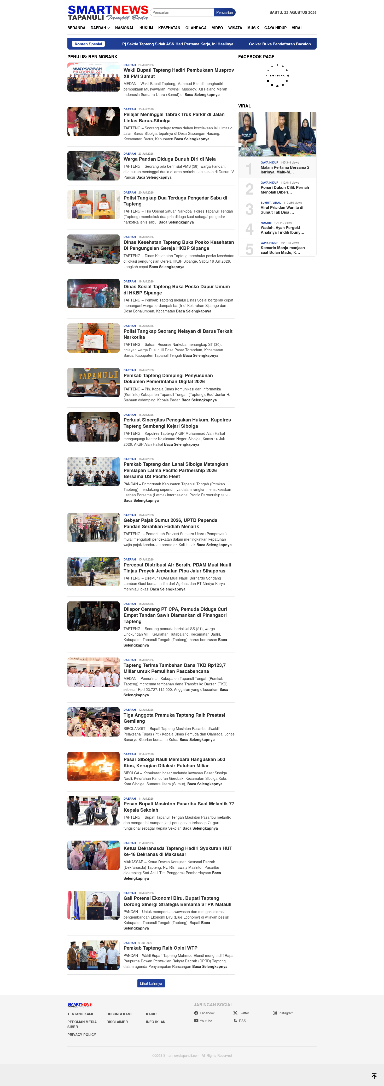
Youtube (206, 1020)
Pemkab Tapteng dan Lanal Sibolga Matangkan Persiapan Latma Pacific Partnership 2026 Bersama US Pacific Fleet (176, 470)
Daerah (130, 65)
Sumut (266, 202)
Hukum (266, 223)
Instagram (286, 1012)
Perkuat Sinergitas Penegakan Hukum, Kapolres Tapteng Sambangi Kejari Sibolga (177, 422)
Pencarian (224, 12)
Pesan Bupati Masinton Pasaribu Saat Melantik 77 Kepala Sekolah (179, 806)
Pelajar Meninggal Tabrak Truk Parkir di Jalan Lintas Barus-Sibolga (174, 117)
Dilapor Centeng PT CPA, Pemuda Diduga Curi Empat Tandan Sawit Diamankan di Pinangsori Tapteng (175, 615)
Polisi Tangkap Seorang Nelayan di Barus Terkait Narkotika (178, 334)
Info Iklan (155, 1021)
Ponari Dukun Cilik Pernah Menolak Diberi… (285, 189)
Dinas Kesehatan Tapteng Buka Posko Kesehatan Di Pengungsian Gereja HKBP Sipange (179, 245)
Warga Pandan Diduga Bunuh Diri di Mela (170, 158)
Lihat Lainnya (151, 983)
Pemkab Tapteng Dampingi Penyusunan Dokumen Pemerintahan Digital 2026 (168, 378)
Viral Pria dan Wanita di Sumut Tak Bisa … (282, 209)
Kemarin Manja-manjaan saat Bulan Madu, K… (283, 250)
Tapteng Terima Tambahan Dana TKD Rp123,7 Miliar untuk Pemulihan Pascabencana (175, 668)
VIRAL (276, 202)
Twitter (244, 1012)
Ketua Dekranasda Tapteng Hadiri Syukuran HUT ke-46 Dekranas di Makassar (178, 851)
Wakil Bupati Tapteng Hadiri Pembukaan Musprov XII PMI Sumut (179, 73)
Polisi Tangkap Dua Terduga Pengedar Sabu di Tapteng (175, 200)
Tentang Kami (80, 1013)
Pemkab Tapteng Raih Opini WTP (160, 947)
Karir (151, 1013)
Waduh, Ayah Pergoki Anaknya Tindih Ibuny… (282, 229)
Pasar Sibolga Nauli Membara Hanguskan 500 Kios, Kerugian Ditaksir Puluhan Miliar (174, 762)
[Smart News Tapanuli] (108, 11)
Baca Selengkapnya (202, 94)
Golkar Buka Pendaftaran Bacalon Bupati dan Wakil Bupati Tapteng (277, 43)
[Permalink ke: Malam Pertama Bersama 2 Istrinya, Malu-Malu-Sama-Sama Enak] (277, 134)
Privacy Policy (81, 1034)
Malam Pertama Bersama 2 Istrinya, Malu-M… (285, 169)
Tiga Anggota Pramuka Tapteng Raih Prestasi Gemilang (174, 717)
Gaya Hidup (269, 162)
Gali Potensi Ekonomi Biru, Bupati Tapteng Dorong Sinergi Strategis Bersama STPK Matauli (177, 901)
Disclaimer (117, 1021)
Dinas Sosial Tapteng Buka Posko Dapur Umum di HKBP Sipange (177, 289)
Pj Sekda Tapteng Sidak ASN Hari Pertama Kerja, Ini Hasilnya (144, 43)
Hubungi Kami (119, 1013)
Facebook (207, 1012)
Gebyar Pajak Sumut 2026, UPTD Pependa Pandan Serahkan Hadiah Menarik (170, 523)
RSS (242, 1020)
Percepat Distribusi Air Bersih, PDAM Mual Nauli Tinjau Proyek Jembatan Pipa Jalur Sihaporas (177, 567)
